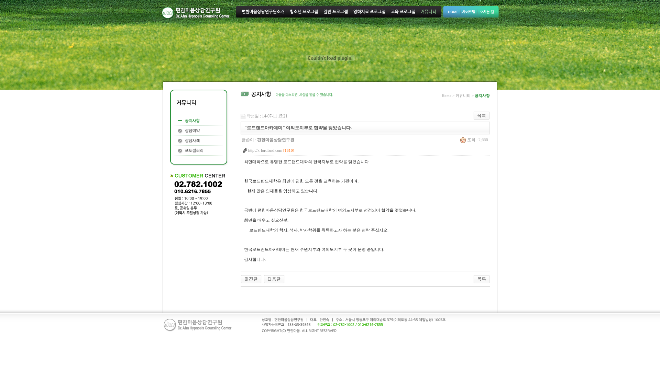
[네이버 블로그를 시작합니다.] (274, 278)
